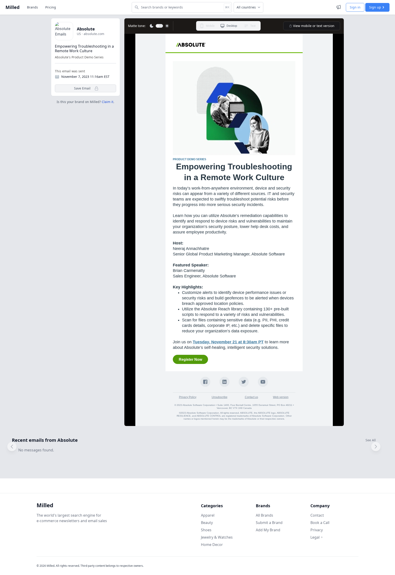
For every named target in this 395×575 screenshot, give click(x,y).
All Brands (264, 515)
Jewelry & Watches (217, 537)
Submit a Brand (269, 522)
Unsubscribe (219, 397)
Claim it (107, 102)
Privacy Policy (187, 397)
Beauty (207, 522)
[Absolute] (234, 45)
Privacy (316, 529)
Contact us (251, 397)
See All (371, 440)
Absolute (86, 29)
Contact (317, 515)
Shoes (206, 529)
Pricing (50, 7)
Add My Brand (268, 529)
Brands (32, 7)
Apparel (207, 515)
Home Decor (212, 544)
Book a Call (319, 522)
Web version (280, 397)
